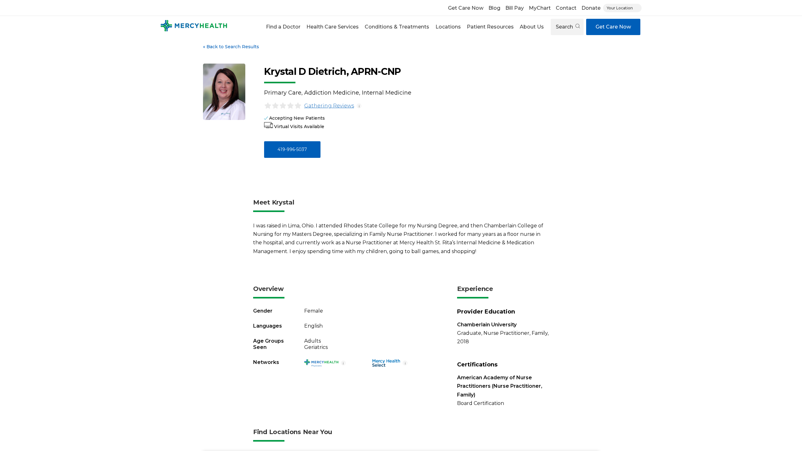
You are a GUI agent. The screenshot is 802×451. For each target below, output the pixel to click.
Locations (448, 27)
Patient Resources (490, 27)
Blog (494, 8)
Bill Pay (514, 8)
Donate (591, 8)
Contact (566, 8)
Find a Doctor (283, 27)
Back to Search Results (231, 46)
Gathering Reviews (329, 106)
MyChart (540, 8)
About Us (532, 27)
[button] (283, 27)
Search (565, 27)
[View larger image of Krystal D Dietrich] (224, 92)
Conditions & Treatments (397, 27)
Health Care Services (332, 27)
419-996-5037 (292, 149)
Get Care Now (465, 8)
